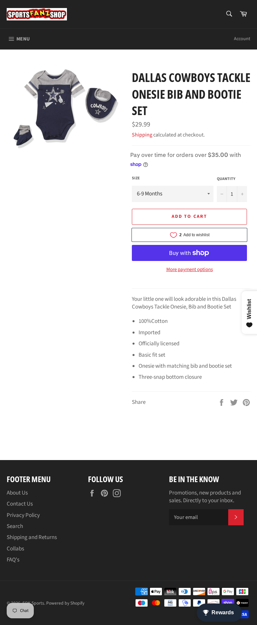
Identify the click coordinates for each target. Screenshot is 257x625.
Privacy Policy (23, 515)
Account (242, 38)
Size (136, 178)
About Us (17, 493)
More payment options (189, 269)
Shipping (142, 135)
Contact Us (20, 504)
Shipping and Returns (32, 537)
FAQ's (13, 560)
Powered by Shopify (65, 603)
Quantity (226, 179)
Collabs (15, 549)
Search (15, 526)
